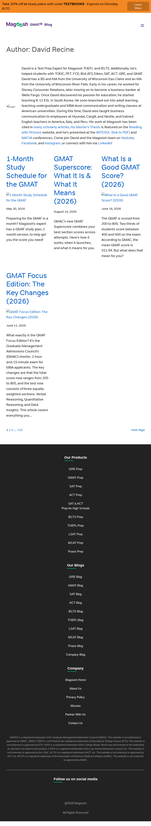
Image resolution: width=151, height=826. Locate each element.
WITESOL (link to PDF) (112, 132)
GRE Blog (75, 576)
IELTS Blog (75, 611)
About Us (76, 688)
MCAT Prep (75, 542)
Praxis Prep (75, 551)
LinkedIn (104, 143)
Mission (76, 705)
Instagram (52, 143)
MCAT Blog (75, 637)
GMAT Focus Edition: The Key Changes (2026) (27, 288)
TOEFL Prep (75, 525)
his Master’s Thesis (85, 127)
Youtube (127, 138)
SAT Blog (76, 594)
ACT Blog (75, 602)
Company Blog (75, 654)
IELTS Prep (75, 517)
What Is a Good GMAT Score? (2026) (120, 171)
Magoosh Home (75, 679)
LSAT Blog (75, 628)
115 (20, 430)
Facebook (29, 143)
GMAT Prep (75, 477)
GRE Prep (75, 469)
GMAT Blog (75, 585)
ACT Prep (75, 495)
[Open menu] (142, 25)
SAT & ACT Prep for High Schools (76, 506)
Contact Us (75, 723)
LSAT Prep (76, 534)
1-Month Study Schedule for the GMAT (26, 171)
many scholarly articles (51, 127)
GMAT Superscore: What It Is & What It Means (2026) (73, 180)
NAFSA (27, 138)
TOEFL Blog (75, 620)
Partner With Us (75, 714)
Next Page (138, 430)
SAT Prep (75, 486)
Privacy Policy (75, 697)
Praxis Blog (75, 646)
